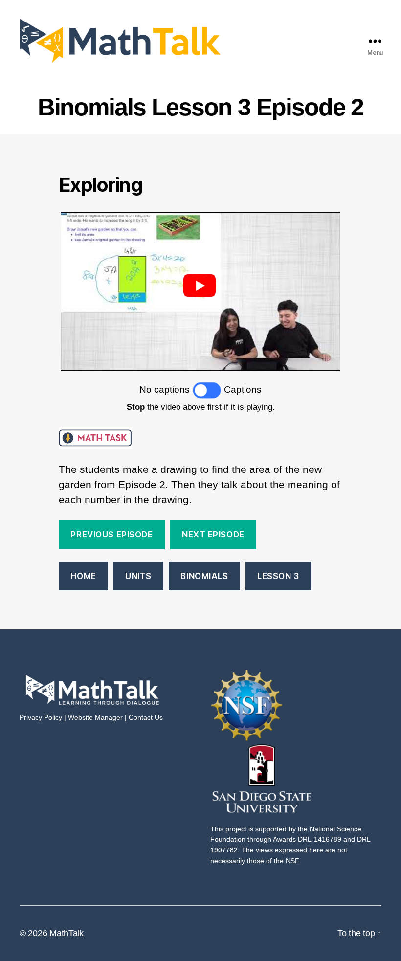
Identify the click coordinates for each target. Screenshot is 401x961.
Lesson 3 (278, 576)
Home (83, 576)
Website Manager (95, 717)
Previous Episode (111, 534)
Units (138, 576)
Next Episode (213, 534)
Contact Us (146, 717)
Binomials (204, 576)
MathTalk (66, 933)
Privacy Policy (41, 717)
